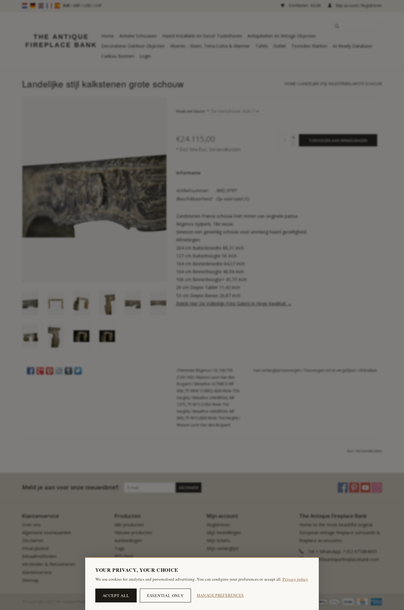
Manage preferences (220, 595)
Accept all (116, 595)
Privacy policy (295, 579)
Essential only (165, 595)
